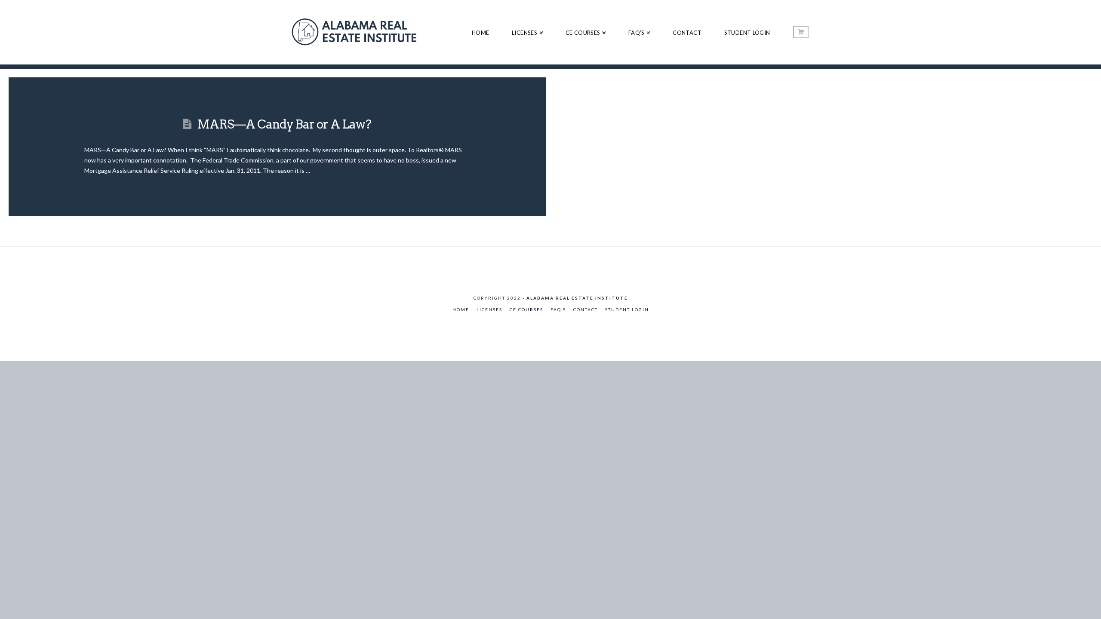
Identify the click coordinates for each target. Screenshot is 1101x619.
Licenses (489, 309)
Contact (585, 309)
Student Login (627, 309)
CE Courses (526, 309)
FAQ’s (558, 309)
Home (460, 309)
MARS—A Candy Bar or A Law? (284, 124)
